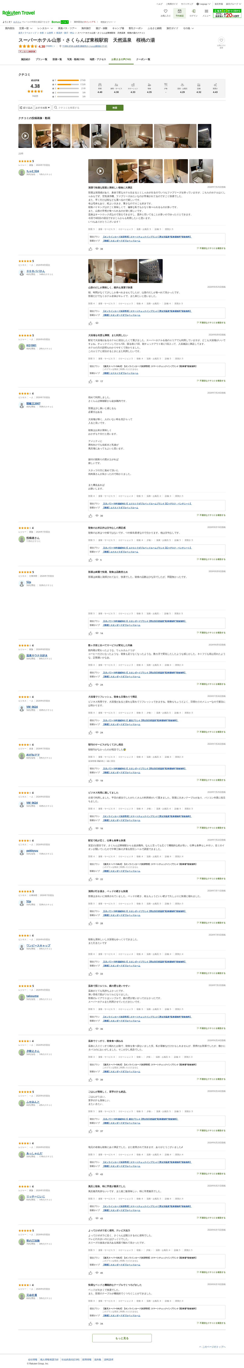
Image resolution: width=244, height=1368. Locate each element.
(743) (121, 59)
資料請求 (108, 1359)
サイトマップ (187, 4)
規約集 (97, 1359)
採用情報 (86, 1359)
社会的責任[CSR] (70, 1359)
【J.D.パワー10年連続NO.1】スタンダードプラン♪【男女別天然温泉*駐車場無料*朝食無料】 (144, 621)
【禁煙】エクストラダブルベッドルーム (120, 507)
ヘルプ (160, 4)
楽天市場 (219, 4)
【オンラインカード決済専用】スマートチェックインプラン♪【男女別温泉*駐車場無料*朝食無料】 (147, 236)
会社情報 (32, 1359)
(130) (75, 59)
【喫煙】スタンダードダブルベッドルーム (121, 240)
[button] (25, 136)
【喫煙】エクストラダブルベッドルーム (120, 373)
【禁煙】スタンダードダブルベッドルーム (121, 315)
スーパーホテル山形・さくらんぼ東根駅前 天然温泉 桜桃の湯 (86, 40)
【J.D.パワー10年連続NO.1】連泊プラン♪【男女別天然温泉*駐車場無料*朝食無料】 (140, 720)
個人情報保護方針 (49, 1359)
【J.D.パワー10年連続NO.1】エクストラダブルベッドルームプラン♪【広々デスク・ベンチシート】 (147, 503)
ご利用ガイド (172, 4)
